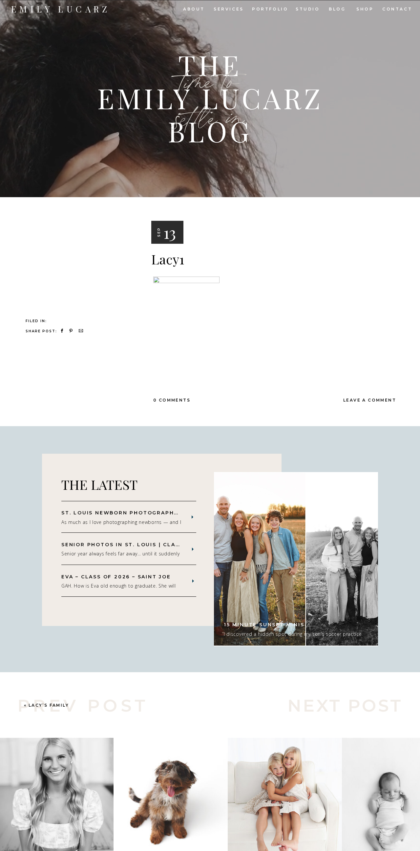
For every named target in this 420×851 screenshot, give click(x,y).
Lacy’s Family (49, 705)
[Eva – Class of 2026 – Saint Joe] (193, 581)
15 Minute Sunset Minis (264, 625)
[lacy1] (78, 240)
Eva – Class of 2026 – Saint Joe (116, 577)
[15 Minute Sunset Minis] (296, 559)
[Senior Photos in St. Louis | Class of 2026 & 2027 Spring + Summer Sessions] (192, 549)
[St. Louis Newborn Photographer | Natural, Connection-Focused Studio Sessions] (192, 517)
